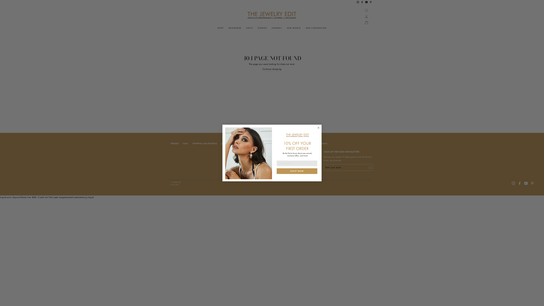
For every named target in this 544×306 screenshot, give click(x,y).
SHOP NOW (297, 171)
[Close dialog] (318, 127)
